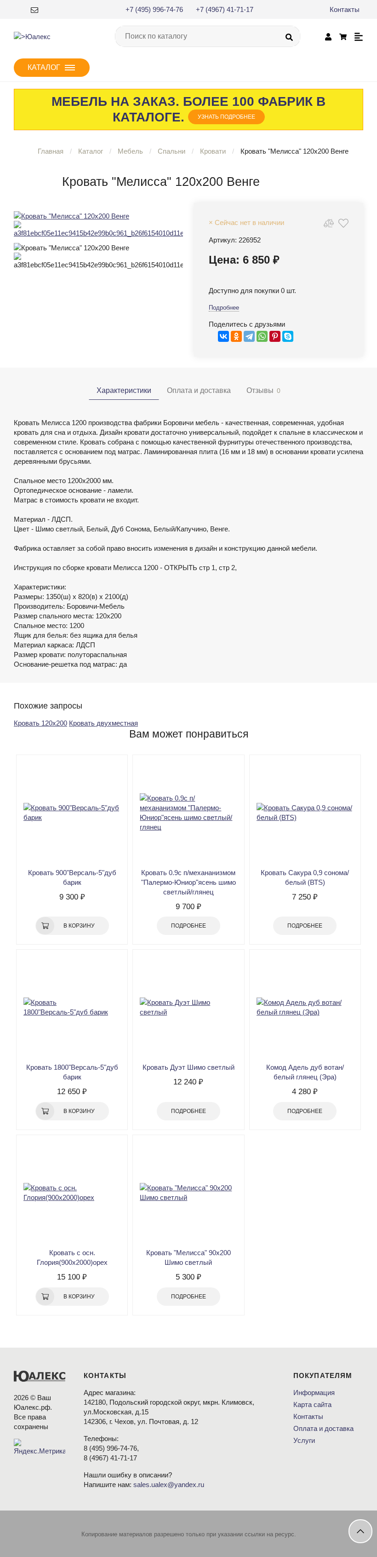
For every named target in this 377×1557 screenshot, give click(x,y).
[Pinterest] (274, 336)
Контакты (345, 9)
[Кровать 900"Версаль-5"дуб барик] (71, 812)
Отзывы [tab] (263, 390)
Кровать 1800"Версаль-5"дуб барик (72, 1072)
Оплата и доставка (323, 1428)
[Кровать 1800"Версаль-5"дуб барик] (71, 1007)
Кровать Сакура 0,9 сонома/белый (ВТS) (305, 877)
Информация (314, 1392)
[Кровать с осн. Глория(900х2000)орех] (71, 1192)
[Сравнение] (329, 223)
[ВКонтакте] (223, 336)
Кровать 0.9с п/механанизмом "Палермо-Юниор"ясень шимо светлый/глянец (188, 882)
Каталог (90, 151)
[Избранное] (343, 223)
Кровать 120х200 (40, 723)
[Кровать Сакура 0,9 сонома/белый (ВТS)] (305, 812)
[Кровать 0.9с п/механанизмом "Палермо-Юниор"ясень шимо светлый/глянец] (188, 812)
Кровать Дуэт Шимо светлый (188, 1067)
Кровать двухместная (103, 723)
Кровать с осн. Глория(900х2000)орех (72, 1257)
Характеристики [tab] (124, 390)
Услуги (304, 1440)
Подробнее (224, 307)
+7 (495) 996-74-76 (154, 9)
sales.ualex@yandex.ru (168, 1484)
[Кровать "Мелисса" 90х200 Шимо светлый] (188, 1192)
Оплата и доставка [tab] (199, 390)
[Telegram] (249, 336)
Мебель (130, 151)
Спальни (171, 151)
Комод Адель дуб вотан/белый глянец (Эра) (305, 1072)
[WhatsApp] (262, 336)
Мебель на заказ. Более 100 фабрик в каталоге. (188, 109)
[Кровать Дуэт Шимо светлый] (188, 1007)
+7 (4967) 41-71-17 (224, 9)
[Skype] (287, 336)
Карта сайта (312, 1404)
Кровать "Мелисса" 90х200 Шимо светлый (188, 1257)
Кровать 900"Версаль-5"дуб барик (72, 877)
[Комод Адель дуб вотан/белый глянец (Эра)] (305, 1007)
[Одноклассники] (236, 336)
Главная (50, 151)
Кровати (213, 151)
